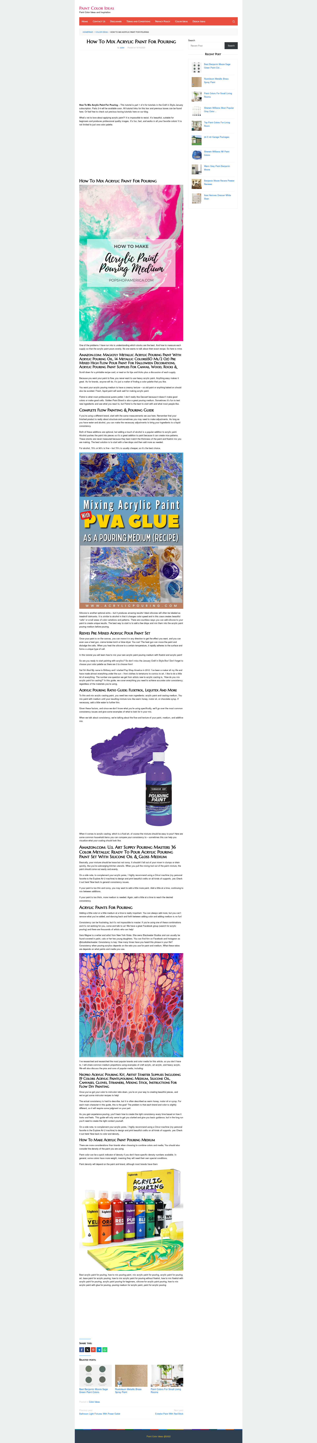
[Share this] (81, 1349)
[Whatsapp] (104, 1349)
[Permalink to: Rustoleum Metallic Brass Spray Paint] (131, 1376)
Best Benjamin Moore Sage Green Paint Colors (93, 1390)
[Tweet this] (87, 1349)
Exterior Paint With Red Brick (169, 1412)
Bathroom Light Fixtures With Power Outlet (99, 1412)
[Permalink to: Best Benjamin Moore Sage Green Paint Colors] (95, 1376)
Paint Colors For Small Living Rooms (166, 1390)
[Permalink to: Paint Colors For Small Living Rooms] (167, 1376)
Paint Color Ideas (96, 8)
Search (191, 40)
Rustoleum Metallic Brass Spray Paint (128, 1390)
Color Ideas (94, 1401)
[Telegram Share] (99, 1349)
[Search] (233, 21)
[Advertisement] (131, 77)
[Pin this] (93, 1349)
